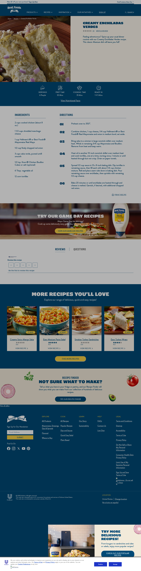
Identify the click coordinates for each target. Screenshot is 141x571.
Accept (115, 564)
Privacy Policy (50, 562)
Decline (100, 564)
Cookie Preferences (24, 564)
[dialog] (94, 548)
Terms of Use (38, 562)
